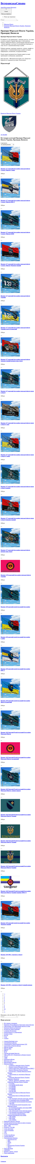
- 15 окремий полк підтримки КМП (18, 1100)
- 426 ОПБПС (11, 1120)
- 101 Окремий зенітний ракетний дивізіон (20, 1098)
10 (4, 1009)
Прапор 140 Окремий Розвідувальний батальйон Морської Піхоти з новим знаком (15, 789)
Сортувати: (4, 143)
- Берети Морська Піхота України (17, 1070)
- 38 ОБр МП (11, 1091)
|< (4, 994)
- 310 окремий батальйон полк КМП (18, 1112)
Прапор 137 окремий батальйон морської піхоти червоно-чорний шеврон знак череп (15, 360)
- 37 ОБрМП (11, 1089)
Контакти (13, 7)
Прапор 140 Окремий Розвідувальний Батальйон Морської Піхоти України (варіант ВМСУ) (16, 891)
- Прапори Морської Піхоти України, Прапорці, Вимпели (18, 1078)
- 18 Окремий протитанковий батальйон (19, 1101)
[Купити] (1, 208)
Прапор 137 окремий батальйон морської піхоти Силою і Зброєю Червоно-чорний (15, 264)
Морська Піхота (8, 24)
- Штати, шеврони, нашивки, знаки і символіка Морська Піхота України (18, 1081)
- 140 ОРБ (10, 1103)
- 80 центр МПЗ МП (13, 1109)
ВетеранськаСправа (13, 3)
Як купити (7, 7)
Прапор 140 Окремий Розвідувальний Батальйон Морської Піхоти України (16, 815)
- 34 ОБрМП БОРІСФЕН (15, 1085)
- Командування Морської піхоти (17, 1067)
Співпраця (3, 1161)
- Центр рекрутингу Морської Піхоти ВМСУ (20, 1068)
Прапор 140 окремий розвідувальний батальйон (15, 607)
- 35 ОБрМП (11, 1086)
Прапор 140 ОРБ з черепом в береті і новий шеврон (16, 985)
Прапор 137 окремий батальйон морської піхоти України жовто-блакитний (15, 328)
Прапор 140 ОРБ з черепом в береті (11, 954)
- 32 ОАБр (10, 1083)
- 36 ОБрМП (11, 1088)
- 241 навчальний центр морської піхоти (19, 1110)
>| (4, 1012)
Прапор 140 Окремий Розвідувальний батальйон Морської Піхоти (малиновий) (15, 758)
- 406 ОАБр (11, 1118)
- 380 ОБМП (11, 1116)
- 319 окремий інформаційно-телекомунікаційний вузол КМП (16, 1114)
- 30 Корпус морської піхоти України (18, 1065)
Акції (2, 7)
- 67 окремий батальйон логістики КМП (19, 1107)
